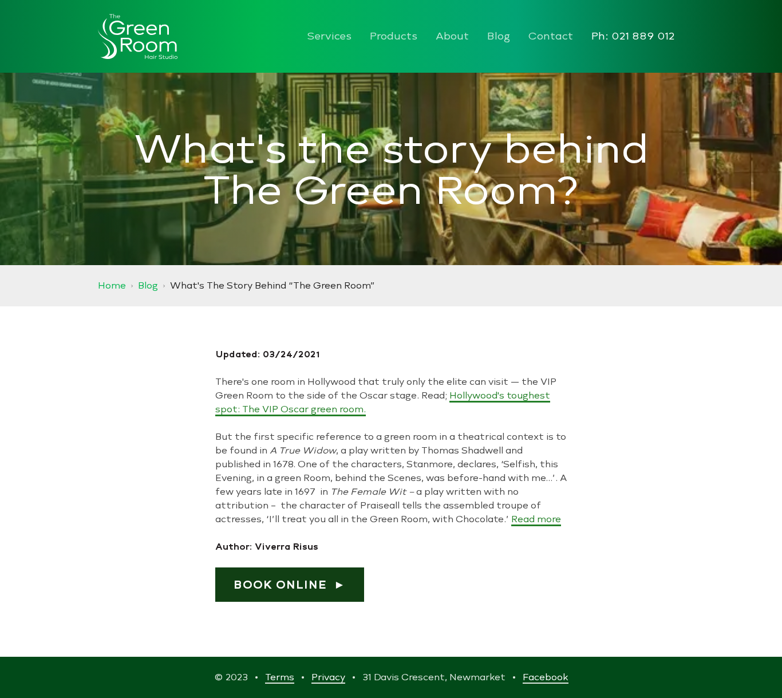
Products (393, 36)
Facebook (545, 677)
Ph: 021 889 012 (633, 36)
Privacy (328, 677)
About (452, 36)
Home (112, 285)
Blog (498, 36)
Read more (536, 519)
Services (329, 36)
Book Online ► (290, 584)
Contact (550, 36)
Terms (279, 677)
